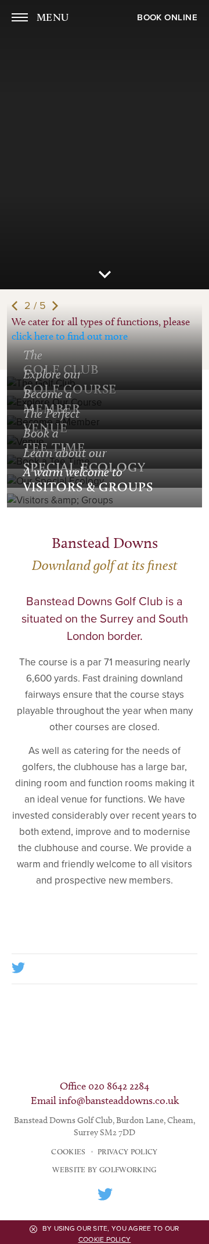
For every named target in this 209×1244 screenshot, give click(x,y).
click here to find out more (70, 336)
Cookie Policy (104, 1239)
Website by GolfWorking (104, 1169)
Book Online (167, 17)
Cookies (68, 1151)
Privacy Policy (128, 1151)
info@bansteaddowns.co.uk (119, 1100)
